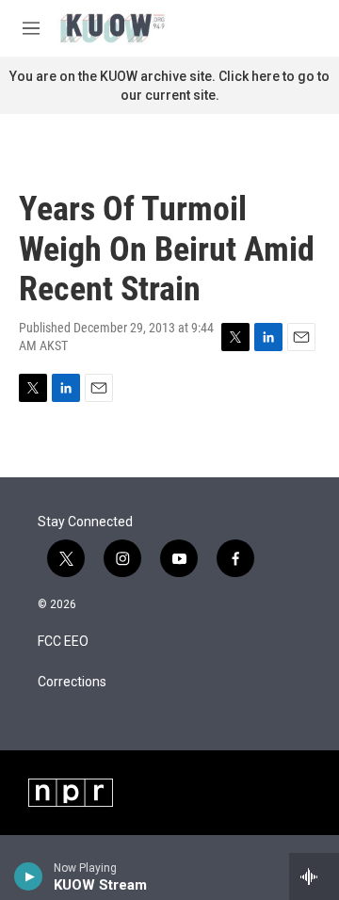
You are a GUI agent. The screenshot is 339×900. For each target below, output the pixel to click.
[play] (28, 876)
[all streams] (314, 876)
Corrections (72, 682)
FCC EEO (63, 642)
